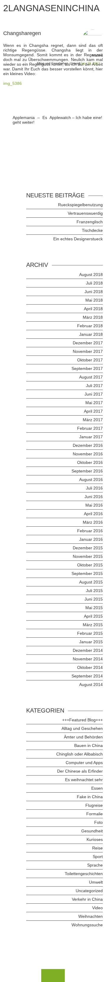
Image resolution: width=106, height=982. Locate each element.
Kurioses (95, 839)
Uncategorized (89, 890)
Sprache (95, 865)
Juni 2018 (94, 291)
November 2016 (88, 454)
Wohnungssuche (87, 925)
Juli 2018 (94, 283)
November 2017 (88, 351)
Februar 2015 (90, 633)
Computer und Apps (84, 762)
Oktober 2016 (90, 462)
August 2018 (91, 274)
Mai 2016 (94, 505)
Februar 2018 (90, 325)
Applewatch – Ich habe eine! (75, 117)
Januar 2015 (91, 641)
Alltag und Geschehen (52, 63)
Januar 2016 (91, 539)
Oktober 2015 (90, 565)
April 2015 (93, 616)
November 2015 (88, 556)
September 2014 (87, 676)
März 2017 (93, 419)
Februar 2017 (90, 428)
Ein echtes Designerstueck (78, 239)
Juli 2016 (94, 488)
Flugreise (94, 805)
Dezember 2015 (88, 547)
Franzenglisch (90, 221)
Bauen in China (88, 745)
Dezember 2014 (88, 650)
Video (97, 907)
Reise (97, 848)
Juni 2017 (94, 394)
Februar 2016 (90, 530)
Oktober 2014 (90, 667)
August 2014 (91, 684)
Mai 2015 (94, 607)
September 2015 (87, 573)
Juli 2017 (94, 385)
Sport (98, 856)
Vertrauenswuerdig (85, 213)
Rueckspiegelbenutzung (80, 204)
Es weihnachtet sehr (84, 779)
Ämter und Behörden (83, 737)
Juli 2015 (94, 590)
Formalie (94, 813)
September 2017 (87, 368)
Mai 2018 (94, 300)
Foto (98, 822)
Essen (97, 788)
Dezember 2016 (88, 445)
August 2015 (91, 582)
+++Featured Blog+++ (82, 720)
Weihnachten (90, 916)
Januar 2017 (91, 436)
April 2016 (93, 513)
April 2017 (93, 411)
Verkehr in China (87, 899)
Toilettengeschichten (84, 873)
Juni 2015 (94, 599)
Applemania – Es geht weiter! (30, 120)
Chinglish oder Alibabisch (79, 754)
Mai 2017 (94, 402)
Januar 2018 (91, 334)
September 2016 (87, 471)
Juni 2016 (94, 496)
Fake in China (90, 796)
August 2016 (91, 479)
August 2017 (91, 377)
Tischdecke (92, 230)
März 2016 (93, 522)
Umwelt (75, 63)
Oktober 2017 (90, 360)
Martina (97, 55)
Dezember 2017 (88, 342)
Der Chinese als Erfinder (80, 771)
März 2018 (93, 317)
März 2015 (93, 624)
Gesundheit (92, 831)
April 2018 (93, 308)
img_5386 (12, 83)
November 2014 (88, 659)
